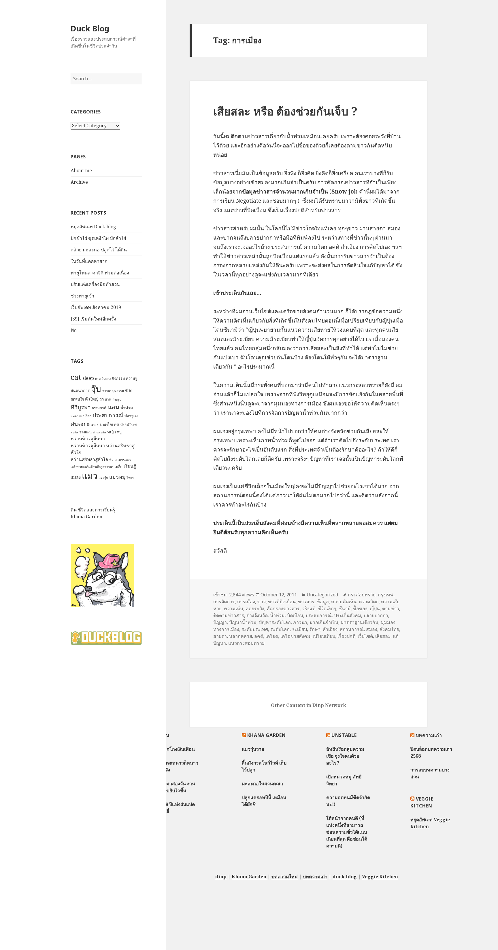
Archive (79, 182)
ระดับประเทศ (255, 629)
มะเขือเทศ (109, 425)
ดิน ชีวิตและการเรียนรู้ (93, 510)
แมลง (76, 477)
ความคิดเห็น (343, 601)
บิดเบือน (295, 615)
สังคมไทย (389, 629)
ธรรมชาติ (99, 408)
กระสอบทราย (362, 594)
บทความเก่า (429, 735)
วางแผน (85, 432)
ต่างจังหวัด (257, 615)
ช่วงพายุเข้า (82, 296)
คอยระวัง (255, 608)
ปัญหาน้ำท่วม (242, 622)
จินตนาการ (80, 390)
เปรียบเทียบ (324, 636)
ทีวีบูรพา (81, 407)
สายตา (220, 636)
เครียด (271, 636)
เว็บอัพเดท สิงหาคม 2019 (96, 307)
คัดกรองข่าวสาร (283, 608)
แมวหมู (117, 476)
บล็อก (87, 416)
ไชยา (130, 478)
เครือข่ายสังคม (295, 636)
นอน (113, 407)
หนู (119, 432)
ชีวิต (129, 390)
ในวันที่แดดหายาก (89, 261)
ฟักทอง (92, 424)
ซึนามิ (345, 608)
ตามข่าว (390, 608)
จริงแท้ (309, 608)
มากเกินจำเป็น (324, 622)
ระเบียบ (299, 629)
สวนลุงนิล (99, 432)
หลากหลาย (240, 636)
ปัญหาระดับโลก (275, 622)
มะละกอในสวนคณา (262, 783)
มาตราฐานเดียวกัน (359, 622)
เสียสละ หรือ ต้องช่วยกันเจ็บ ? (285, 111)
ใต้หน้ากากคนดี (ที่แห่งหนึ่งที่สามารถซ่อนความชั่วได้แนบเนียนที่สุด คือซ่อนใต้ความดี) (346, 832)
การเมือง (246, 601)
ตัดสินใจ (77, 399)
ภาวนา (300, 622)
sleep (88, 378)
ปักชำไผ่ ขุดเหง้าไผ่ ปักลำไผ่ (98, 238)
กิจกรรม (118, 378)
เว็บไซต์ (365, 636)
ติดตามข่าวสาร (228, 615)
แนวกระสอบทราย (246, 643)
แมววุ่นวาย (253, 749)
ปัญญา (220, 622)
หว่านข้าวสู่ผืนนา (88, 438)
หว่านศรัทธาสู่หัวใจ (89, 459)
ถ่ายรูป (116, 399)
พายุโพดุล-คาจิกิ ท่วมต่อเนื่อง (100, 273)
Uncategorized (322, 594)
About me (81, 170)
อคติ (258, 636)
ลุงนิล (74, 432)
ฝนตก (78, 424)
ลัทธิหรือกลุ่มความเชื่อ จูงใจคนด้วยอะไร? (345, 756)
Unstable (343, 735)
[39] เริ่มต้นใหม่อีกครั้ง (93, 319)
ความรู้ (131, 378)
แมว (89, 475)
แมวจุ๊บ (103, 478)
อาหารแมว (123, 460)
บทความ (76, 416)
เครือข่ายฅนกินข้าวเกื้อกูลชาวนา (92, 467)
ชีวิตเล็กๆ (327, 608)
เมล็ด (118, 466)
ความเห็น (233, 608)
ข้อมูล (323, 601)
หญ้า (111, 432)
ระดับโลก (280, 629)
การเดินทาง (103, 379)
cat (76, 377)
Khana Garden (86, 516)
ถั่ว (101, 399)
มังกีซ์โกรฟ (128, 425)
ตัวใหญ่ (91, 399)
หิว (111, 460)
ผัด (136, 416)
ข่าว (261, 601)
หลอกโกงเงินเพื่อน (176, 749)
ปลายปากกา (375, 615)
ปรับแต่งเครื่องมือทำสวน (95, 284)
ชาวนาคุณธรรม (113, 391)
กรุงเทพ (385, 594)
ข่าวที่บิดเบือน (282, 601)
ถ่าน (108, 399)
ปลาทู (128, 415)
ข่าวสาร (306, 601)
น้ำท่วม (126, 407)
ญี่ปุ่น (375, 608)
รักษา (314, 629)
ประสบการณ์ (108, 415)
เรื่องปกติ (346, 636)
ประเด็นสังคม (347, 615)
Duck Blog (90, 28)
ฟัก (74, 330)
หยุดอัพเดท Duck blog (93, 226)
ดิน (166, 735)
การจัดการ (224, 601)
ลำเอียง (330, 629)
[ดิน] (102, 575)
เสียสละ (383, 636)
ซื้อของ (360, 608)
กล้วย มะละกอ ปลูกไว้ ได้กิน (99, 249)
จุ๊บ (96, 389)
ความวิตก (369, 601)
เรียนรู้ (130, 466)
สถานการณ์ (352, 629)
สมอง (371, 629)
